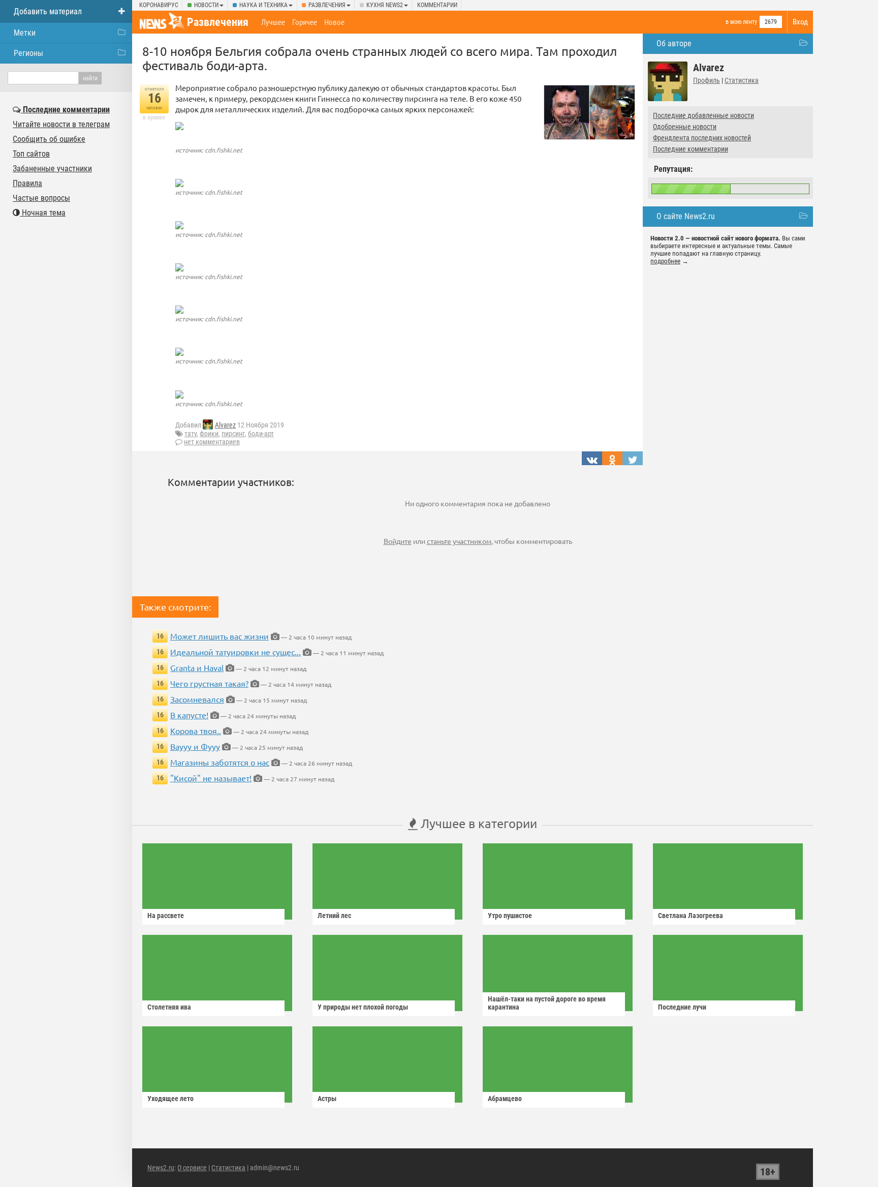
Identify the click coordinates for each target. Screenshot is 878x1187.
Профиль (706, 80)
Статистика (742, 80)
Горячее (304, 22)
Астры (327, 1098)
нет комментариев (212, 442)
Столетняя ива (169, 1007)
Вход (800, 21)
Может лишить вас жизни (219, 636)
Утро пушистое (510, 915)
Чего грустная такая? (209, 683)
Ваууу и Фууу (195, 746)
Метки (25, 33)
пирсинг (233, 434)
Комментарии (437, 5)
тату (190, 434)
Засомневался (197, 699)
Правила (27, 183)
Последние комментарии (690, 149)
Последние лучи (682, 1007)
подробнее (665, 261)
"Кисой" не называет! (211, 778)
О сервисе (192, 1168)
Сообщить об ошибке (49, 139)
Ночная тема (43, 213)
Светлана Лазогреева (690, 915)
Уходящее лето (170, 1098)
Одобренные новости (684, 127)
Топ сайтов (31, 154)
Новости (206, 5)
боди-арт (261, 434)
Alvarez (225, 425)
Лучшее (273, 22)
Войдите (398, 540)
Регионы (28, 53)
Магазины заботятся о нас (219, 762)
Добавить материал (48, 11)
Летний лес (334, 915)
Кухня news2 (384, 5)
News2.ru (160, 1168)
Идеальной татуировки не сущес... (235, 652)
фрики (209, 434)
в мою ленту (741, 21)
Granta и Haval (197, 667)
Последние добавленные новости (703, 115)
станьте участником (459, 540)
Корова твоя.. (195, 730)
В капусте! (189, 715)
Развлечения (327, 5)
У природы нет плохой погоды (363, 1007)
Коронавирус (158, 5)
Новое (334, 22)
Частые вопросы (41, 198)
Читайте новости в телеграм (61, 124)
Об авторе (674, 43)
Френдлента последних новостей (702, 138)
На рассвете (165, 915)
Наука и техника (263, 5)
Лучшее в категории (477, 823)
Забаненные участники (52, 168)
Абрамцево (505, 1098)
